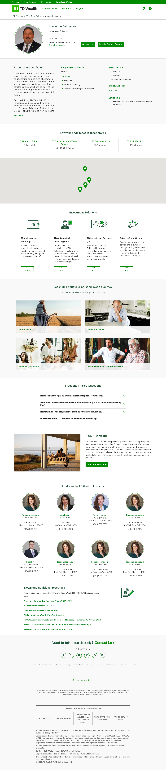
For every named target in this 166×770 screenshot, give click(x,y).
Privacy (33, 665)
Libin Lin (30, 562)
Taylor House (99, 515)
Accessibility (111, 665)
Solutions (66, 7)
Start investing (26, 329)
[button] (85, 185)
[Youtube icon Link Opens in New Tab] (79, 655)
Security (90, 665)
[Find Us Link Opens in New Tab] (144, 8)
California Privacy (45, 665)
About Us (99, 665)
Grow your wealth (96, 329)
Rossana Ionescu (30, 515)
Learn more (27, 268)
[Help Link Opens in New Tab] (150, 8)
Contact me (88, 44)
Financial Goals (49, 7)
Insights (79, 7)
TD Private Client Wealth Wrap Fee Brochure (44, 615)
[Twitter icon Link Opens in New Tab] (71, 655)
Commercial (46, 2)
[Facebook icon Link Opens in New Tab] (63, 655)
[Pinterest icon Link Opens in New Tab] (94, 655)
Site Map (133, 665)
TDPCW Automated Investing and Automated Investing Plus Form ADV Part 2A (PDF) (62, 620)
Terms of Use (78, 665)
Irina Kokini (65, 515)
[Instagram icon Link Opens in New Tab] (87, 655)
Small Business (30, 2)
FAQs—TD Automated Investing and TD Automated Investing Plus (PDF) (56, 625)
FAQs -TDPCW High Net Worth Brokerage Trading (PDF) (49, 629)
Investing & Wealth (64, 2)
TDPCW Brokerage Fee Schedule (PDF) (41, 610)
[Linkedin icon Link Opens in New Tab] (102, 655)
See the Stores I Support (111, 44)
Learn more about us (97, 465)
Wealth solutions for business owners (106, 367)
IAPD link (113, 91)
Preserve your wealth (29, 367)
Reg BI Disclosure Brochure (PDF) (39, 606)
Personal (15, 2)
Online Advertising (63, 665)
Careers (123, 665)
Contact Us (104, 643)
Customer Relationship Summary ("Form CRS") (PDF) (48, 601)
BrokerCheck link (117, 86)
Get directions (57, 45)
